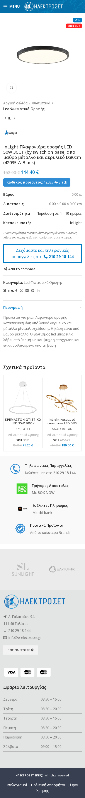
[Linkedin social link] (38, 291)
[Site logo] (43, 6)
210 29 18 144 (61, 256)
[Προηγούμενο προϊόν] (5, 118)
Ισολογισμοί (17, 785)
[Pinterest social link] (33, 291)
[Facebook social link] (16, 291)
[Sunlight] (22, 569)
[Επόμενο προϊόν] (14, 118)
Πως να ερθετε (19, 650)
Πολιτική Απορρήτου (48, 785)
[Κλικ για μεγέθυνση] (11, 88)
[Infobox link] (42, 469)
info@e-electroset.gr (25, 637)
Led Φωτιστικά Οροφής (23, 108)
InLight (76, 222)
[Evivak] (62, 569)
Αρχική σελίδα (15, 103)
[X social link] (21, 291)
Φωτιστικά (41, 103)
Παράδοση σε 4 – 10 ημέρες (59, 213)
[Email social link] (27, 291)
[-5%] (23, 397)
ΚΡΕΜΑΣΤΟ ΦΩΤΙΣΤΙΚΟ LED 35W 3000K (23, 421)
